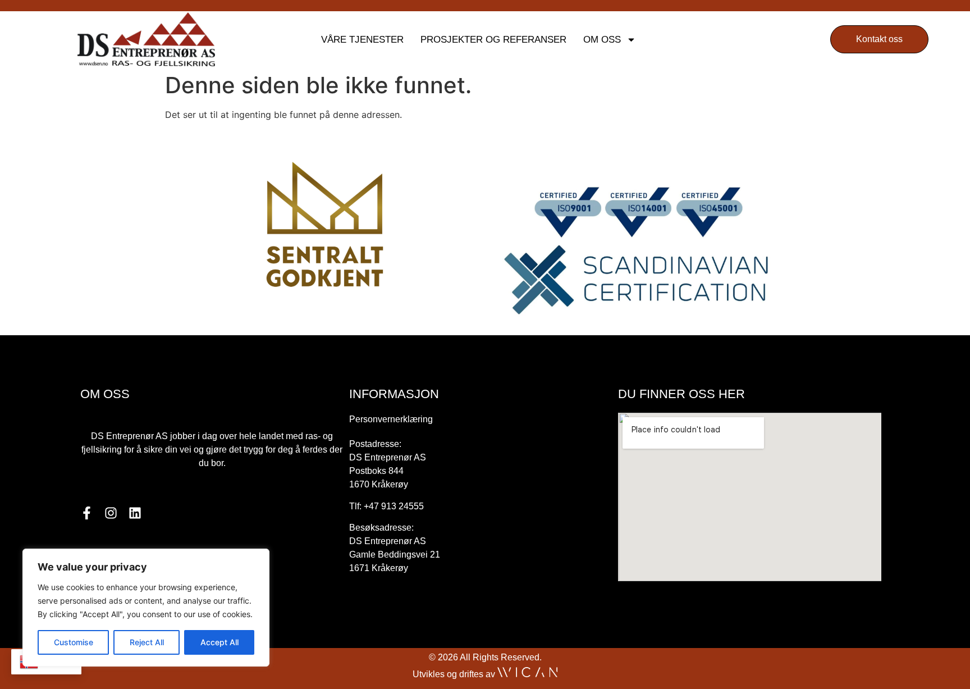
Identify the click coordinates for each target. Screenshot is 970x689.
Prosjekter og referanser (493, 39)
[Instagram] (110, 513)
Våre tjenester (362, 39)
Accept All (219, 642)
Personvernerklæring (391, 419)
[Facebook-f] (86, 513)
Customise (73, 642)
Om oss (602, 39)
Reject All (147, 642)
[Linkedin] (135, 513)
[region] (145, 608)
